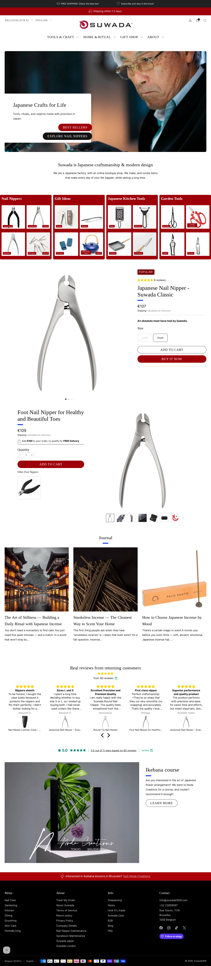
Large (145, 337)
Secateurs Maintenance (70, 935)
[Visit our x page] (184, 928)
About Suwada (65, 905)
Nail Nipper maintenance (71, 930)
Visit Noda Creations (136, 876)
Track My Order (65, 900)
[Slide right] (183, 518)
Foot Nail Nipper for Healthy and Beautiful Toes (50, 415)
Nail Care (10, 900)
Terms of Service (66, 910)
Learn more (161, 803)
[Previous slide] (10, 329)
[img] (105, 673)
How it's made (116, 910)
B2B (110, 920)
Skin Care (10, 925)
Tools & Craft (60, 37)
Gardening (11, 905)
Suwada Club (116, 915)
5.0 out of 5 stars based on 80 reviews (113, 750)
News (111, 905)
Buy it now (172, 359)
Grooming (11, 920)
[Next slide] (124, 329)
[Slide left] (102, 518)
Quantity (23, 450)
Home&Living (13, 930)
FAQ (110, 930)
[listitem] (78, 3)
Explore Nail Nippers (67, 136)
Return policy (64, 915)
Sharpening (115, 900)
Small (160, 337)
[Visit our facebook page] (161, 928)
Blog (110, 925)
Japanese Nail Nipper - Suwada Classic (163, 291)
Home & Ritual (97, 37)
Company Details (66, 925)
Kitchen (9, 910)
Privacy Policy (64, 920)
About (153, 37)
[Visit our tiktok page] (176, 928)
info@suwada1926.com (173, 900)
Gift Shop (129, 37)
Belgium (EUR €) (17, 20)
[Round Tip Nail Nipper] (65, 721)
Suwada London (66, 945)
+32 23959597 (168, 905)
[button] (65, 399)
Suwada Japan (65, 941)
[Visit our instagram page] (169, 928)
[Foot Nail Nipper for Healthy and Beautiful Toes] (105, 721)
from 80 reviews (104, 678)
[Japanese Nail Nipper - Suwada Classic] (24, 721)
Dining (8, 915)
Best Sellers (75, 127)
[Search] (204, 20)
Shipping (141, 310)
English (42, 20)
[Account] (190, 20)
